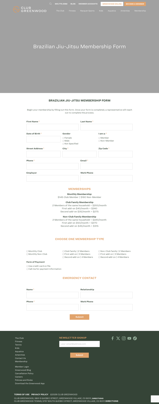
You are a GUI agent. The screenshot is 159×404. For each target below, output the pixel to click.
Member (104, 137)
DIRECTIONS (111, 401)
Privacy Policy (39, 394)
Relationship (87, 289)
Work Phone (86, 172)
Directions (97, 398)
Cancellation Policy (24, 373)
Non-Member (107, 140)
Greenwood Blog (23, 370)
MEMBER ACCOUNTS (88, 4)
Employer (31, 172)
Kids (101, 11)
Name (30, 289)
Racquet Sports (87, 11)
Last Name (86, 121)
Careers (19, 377)
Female (68, 137)
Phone (30, 160)
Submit (80, 317)
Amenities (125, 11)
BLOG (73, 4)
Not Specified (71, 143)
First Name (33, 121)
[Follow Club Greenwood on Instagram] (124, 338)
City (65, 148)
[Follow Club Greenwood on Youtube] (129, 338)
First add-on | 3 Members (77, 254)
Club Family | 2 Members (77, 251)
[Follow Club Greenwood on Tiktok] (135, 338)
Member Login (22, 366)
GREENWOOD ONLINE (112, 4)
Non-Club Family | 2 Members (115, 251)
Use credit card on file (39, 266)
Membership (140, 11)
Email (84, 160)
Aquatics (112, 11)
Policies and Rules (24, 380)
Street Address (35, 148)
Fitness (72, 11)
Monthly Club (35, 251)
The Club (60, 11)
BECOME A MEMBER (135, 4)
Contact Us (20, 358)
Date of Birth (34, 133)
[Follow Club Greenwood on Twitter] (118, 338)
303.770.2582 (61, 4)
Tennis (18, 344)
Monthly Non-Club (37, 254)
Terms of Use (21, 394)
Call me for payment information (44, 269)
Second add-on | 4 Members (78, 257)
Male (66, 140)
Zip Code (103, 148)
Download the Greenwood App (30, 383)
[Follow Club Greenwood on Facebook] (112, 338)
